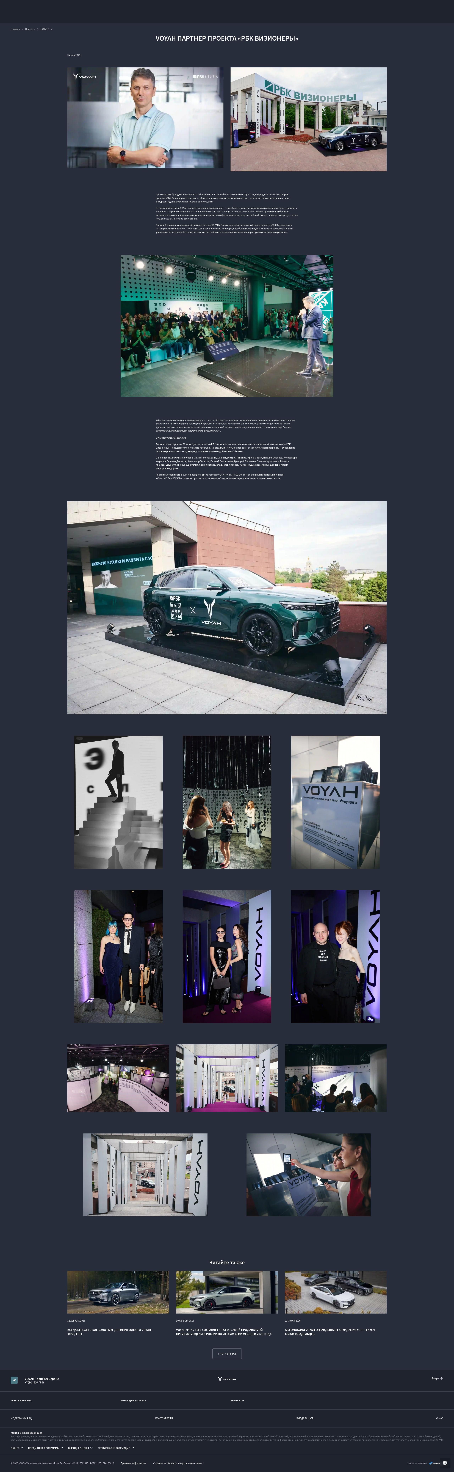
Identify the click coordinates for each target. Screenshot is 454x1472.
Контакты (237, 1400)
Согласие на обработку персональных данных (178, 1463)
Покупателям (164, 1418)
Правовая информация (133, 1463)
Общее (15, 1448)
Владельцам (304, 1418)
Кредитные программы (43, 1448)
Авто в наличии (21, 1400)
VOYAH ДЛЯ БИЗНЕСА (133, 1400)
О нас (439, 1418)
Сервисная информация (114, 1448)
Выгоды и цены (78, 1448)
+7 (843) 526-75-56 (34, 1382)
